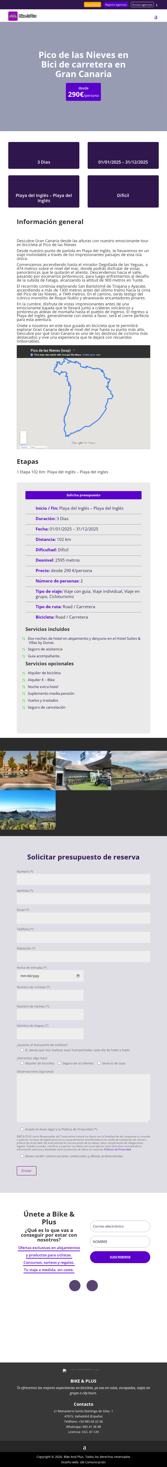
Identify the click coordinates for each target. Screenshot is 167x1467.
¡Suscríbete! (92, 4)
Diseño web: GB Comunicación (83, 1462)
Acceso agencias (142, 4)
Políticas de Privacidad (117, 1149)
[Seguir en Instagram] (92, 1285)
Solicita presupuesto (83, 495)
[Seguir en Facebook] (74, 1285)
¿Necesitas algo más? (32, 1058)
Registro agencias (116, 4)
